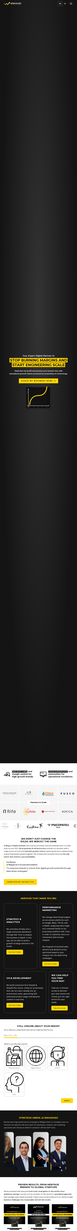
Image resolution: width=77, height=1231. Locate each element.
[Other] (14, 1083)
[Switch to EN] (60, 3)
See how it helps (15, 952)
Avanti (67, 1101)
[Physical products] (14, 1056)
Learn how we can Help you (20, 882)
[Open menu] (71, 3)
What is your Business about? (15, 1044)
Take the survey (59, 1008)
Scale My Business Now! (37, 381)
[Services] (58, 1056)
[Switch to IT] (65, 3)
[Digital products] (36, 1056)
